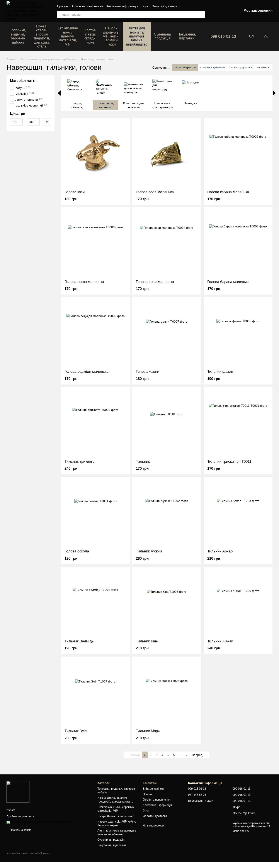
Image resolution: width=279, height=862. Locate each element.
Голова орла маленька (155, 192)
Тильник (143, 461)
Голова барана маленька (228, 282)
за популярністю (185, 67)
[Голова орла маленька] (166, 153)
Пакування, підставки (186, 36)
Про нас (63, 6)
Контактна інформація (122, 6)
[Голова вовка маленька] (95, 243)
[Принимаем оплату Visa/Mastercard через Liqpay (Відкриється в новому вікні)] (38, 822)
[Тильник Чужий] (166, 513)
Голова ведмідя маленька (86, 371)
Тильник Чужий (149, 551)
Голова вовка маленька (84, 282)
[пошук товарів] (201, 14)
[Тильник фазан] (238, 333)
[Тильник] (166, 423)
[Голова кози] (95, 153)
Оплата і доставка (164, 6)
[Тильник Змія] (95, 692)
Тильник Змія (76, 731)
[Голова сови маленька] (166, 243)
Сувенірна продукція (162, 36)
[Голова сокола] (95, 513)
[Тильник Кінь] (166, 603)
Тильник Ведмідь (79, 641)
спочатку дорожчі (241, 67)
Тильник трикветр (79, 461)
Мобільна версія (20, 830)
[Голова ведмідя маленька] (95, 333)
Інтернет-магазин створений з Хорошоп (28, 853)
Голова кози (75, 192)
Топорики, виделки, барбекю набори (18, 36)
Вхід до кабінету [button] (154, 788)
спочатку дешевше (212, 67)
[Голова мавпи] (166, 333)
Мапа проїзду (241, 831)
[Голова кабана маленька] (238, 153)
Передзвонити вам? (200, 800)
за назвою (263, 67)
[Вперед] (274, 93)
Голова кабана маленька (228, 192)
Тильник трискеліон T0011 (229, 461)
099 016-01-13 (223, 36)
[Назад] (59, 93)
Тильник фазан (220, 371)
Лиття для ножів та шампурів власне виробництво (136, 36)
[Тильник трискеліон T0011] (238, 423)
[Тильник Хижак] (238, 603)
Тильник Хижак (220, 641)
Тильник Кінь (147, 641)
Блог (145, 6)
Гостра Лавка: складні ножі (90, 36)
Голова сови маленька (155, 282)
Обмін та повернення (87, 6)
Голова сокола (77, 551)
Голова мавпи (147, 371)
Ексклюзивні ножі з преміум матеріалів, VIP (68, 36)
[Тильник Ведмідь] (95, 603)
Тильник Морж (148, 731)
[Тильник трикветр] (95, 423)
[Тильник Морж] (166, 692)
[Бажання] (215, 10)
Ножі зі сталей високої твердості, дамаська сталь (42, 36)
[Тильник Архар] (238, 513)
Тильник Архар (220, 551)
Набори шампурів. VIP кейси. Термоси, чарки (111, 36)
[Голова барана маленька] (238, 243)
